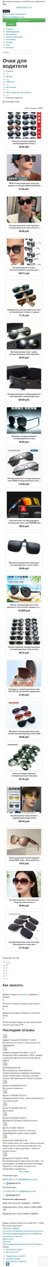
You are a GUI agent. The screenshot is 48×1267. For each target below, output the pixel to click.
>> (7, 978)
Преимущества (12, 31)
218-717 (11, 1191)
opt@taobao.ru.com (27, 1191)
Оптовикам (11, 39)
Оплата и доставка (14, 36)
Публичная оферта (11, 1228)
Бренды (38, 1244)
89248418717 (14, 1195)
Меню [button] (6, 11)
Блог (8, 44)
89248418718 (14, 1183)
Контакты (10, 47)
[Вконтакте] (7, 1264)
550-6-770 (10, 1179)
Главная (9, 28)
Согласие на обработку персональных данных (23, 1230)
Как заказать (11, 34)
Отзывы (9, 42)
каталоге (23, 994)
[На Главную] (14, 17)
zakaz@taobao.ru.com (27, 1179)
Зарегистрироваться (17, 14)
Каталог (11, 24)
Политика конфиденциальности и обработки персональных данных (22, 1234)
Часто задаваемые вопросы (15, 1244)
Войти (5, 14)
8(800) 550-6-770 (24, 7)
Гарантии (7, 1241)
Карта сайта (8, 1238)
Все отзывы (24, 1171)
